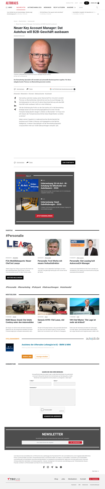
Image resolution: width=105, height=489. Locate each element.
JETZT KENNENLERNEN (44, 216)
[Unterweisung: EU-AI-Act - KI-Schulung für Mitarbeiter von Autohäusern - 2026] (27, 185)
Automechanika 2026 (35, 7)
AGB (79, 484)
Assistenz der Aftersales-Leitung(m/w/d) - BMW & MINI (46, 345)
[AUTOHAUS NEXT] (23, 175)
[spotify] (61, 467)
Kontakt (83, 479)
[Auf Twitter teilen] (15, 102)
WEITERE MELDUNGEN (14, 277)
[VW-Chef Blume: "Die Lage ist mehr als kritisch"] (84, 306)
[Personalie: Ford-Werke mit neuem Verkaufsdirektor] (52, 247)
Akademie (70, 7)
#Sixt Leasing (80, 258)
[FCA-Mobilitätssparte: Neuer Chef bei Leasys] (20, 247)
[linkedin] (57, 467)
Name (55, 380)
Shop (76, 3)
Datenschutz (85, 484)
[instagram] (48, 467)
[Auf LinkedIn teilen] (15, 105)
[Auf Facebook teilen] (15, 98)
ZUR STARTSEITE (68, 162)
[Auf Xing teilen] (15, 109)
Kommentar (33, 387)
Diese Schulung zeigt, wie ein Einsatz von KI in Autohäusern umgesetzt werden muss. (56, 191)
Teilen (31, 89)
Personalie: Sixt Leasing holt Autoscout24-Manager (82, 262)
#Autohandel (65, 287)
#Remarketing (24, 287)
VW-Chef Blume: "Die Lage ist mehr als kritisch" (83, 321)
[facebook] (43, 467)
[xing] (52, 467)
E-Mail (31, 380)
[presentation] (98, 14)
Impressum (73, 484)
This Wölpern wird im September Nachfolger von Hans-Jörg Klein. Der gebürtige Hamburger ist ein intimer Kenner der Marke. (52, 270)
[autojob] (92, 338)
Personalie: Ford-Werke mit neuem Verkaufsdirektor (50, 262)
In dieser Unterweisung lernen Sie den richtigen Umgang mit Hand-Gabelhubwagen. (56, 208)
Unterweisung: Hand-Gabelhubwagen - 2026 (51, 203)
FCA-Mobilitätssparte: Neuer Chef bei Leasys (18, 262)
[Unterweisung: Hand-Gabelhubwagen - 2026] (27, 204)
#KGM (14, 317)
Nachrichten (20, 7)
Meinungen (47, 7)
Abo (86, 3)
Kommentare (20, 89)
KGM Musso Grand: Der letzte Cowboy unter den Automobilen (20, 321)
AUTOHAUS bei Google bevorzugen (62, 89)
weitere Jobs (27, 356)
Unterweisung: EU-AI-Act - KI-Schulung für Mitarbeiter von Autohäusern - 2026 (54, 185)
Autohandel (31, 21)
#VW (78, 317)
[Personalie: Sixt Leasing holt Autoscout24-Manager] (84, 247)
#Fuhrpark (36, 287)
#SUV (46, 317)
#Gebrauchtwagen (50, 287)
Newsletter (69, 3)
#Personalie (15, 236)
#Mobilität (15, 258)
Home (15, 21)
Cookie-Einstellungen (94, 484)
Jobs (80, 3)
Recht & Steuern (59, 7)
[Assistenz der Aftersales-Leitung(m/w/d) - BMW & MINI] (10, 347)
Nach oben (94, 471)
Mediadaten (72, 479)
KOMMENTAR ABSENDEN (52, 416)
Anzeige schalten (42, 356)
